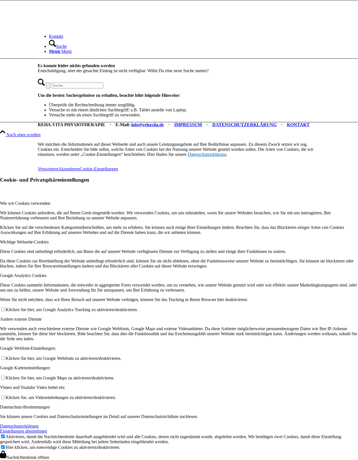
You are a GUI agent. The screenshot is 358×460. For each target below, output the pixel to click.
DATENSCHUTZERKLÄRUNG (244, 124)
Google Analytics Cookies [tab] (23, 275)
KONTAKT (298, 124)
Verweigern (48, 168)
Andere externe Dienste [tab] (21, 319)
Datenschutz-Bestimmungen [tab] (25, 407)
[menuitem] (184, 36)
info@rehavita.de (147, 124)
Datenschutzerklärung (207, 154)
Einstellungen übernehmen (23, 431)
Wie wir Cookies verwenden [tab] (25, 203)
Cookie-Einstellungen (99, 168)
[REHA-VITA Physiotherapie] (80, 26)
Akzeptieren (69, 168)
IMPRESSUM (188, 124)
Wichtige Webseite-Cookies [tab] (24, 242)
